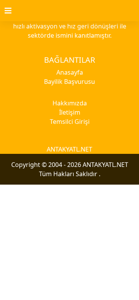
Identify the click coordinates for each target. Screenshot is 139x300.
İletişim (69, 112)
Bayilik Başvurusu (69, 81)
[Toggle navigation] (13, 10)
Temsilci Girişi (70, 121)
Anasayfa (69, 72)
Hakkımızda (70, 103)
